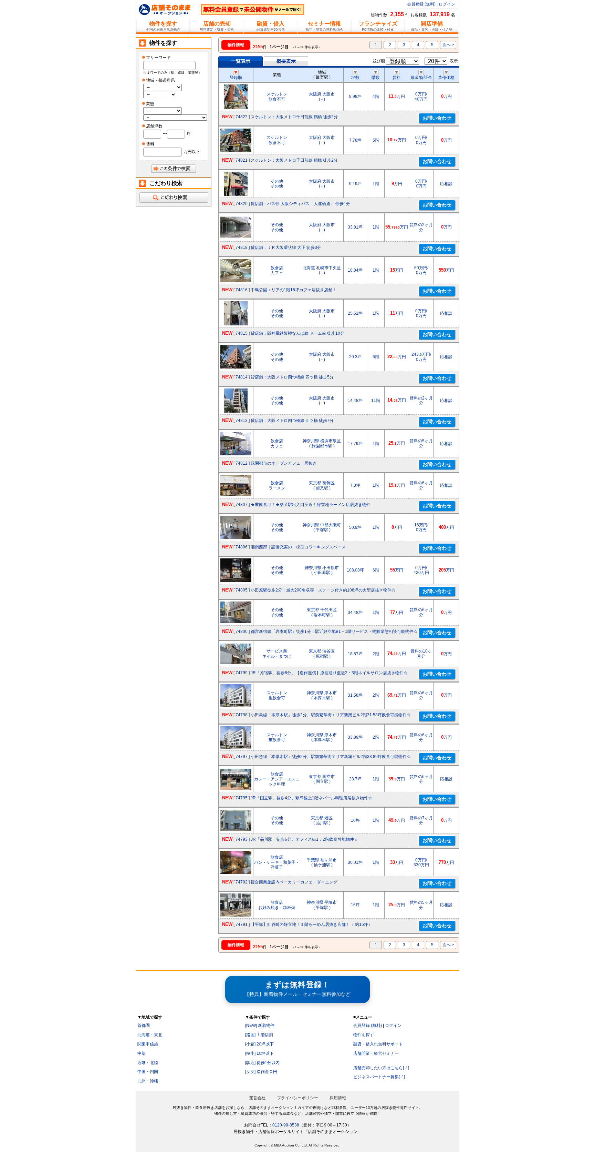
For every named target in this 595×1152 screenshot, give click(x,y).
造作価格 (446, 77)
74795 (242, 798)
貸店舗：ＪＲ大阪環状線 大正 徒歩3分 (286, 247)
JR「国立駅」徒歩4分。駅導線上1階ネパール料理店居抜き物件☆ (311, 798)
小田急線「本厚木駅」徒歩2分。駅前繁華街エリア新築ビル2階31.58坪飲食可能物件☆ (331, 715)
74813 (242, 420)
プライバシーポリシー (297, 1097)
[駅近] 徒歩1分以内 (262, 1062)
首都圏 (143, 1025)
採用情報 (338, 1097)
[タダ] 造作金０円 (261, 1071)
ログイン (447, 4)
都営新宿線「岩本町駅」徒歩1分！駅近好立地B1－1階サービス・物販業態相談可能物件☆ (334, 631)
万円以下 (192, 151)
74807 (242, 504)
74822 (242, 116)
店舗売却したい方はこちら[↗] (381, 1067)
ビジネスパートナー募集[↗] (379, 1076)
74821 (242, 160)
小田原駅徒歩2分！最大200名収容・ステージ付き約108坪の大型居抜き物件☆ (323, 590)
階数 (376, 77)
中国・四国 (147, 1071)
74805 (242, 590)
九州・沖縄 (147, 1081)
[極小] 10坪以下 (259, 1053)
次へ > (448, 44)
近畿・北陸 (147, 1062)
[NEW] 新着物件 (259, 1025)
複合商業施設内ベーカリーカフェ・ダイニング (294, 882)
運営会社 (257, 1097)
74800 (242, 631)
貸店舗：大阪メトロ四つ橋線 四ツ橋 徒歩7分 (292, 420)
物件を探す (363, 1034)
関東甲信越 (147, 1044)
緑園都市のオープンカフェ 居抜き (284, 463)
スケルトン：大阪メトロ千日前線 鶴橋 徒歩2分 (294, 116)
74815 (242, 333)
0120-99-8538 (285, 1125)
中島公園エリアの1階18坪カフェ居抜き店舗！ (293, 289)
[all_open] (173, 197)
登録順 (236, 77)
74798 (242, 715)
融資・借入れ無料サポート (378, 1044)
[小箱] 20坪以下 (259, 1044)
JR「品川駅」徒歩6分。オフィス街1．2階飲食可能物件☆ (304, 839)
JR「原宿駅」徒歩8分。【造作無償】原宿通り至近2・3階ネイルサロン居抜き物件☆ (329, 672)
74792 (242, 882)
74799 (242, 672)
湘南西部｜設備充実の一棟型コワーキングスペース (298, 547)
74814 (242, 377)
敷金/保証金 (421, 77)
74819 (242, 247)
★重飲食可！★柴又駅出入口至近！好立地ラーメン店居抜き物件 (310, 504)
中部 (141, 1053)
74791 (242, 924)
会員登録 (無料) (421, 4)
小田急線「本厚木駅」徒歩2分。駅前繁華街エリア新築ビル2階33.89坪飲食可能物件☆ (331, 756)
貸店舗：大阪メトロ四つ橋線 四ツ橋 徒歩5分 (292, 377)
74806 (242, 547)
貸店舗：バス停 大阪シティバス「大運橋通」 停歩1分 (300, 203)
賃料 (397, 77)
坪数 (355, 77)
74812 (242, 463)
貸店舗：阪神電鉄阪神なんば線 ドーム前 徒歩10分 (297, 333)
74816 (242, 289)
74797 (242, 756)
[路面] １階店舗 (259, 1034)
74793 (242, 839)
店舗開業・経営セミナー (376, 1053)
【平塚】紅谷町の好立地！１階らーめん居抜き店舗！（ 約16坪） (311, 924)
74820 (242, 203)
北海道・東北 (149, 1034)
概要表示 (286, 61)
